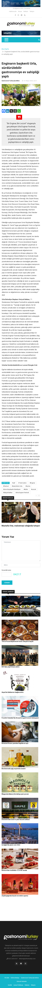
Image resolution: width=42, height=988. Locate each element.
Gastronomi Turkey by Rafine (11, 81)
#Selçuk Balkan (7, 492)
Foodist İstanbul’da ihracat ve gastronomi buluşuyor (20, 718)
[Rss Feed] (24, 15)
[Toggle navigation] (6, 39)
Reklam (25, 11)
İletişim (32, 11)
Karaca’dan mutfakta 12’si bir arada (14, 870)
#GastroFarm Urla (17, 486)
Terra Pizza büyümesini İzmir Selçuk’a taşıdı (17, 641)
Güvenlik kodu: (6, 570)
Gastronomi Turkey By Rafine (30, 978)
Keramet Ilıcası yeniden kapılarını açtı (15, 743)
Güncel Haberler (22, 981)
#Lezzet (33, 489)
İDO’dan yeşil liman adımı (10, 667)
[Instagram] (18, 15)
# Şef (13, 483)
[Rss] (16, 964)
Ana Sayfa (5, 49)
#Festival (6, 486)
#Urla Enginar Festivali (22, 492)
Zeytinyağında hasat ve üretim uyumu (15, 896)
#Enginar (32, 483)
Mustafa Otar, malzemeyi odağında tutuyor (21, 526)
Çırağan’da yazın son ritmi (11, 845)
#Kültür (26, 489)
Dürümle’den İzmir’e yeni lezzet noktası (16, 819)
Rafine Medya (15, 978)
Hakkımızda (12, 11)
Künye (20, 11)
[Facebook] (15, 15)
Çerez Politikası (18, 985)
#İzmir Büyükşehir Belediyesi (11, 489)
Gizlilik (10, 985)
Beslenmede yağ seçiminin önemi (14, 768)
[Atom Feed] (22, 15)
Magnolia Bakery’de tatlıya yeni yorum (15, 794)
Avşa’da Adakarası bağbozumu (12, 692)
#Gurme (28, 486)
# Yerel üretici (22, 483)
